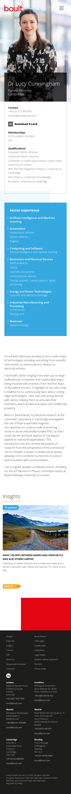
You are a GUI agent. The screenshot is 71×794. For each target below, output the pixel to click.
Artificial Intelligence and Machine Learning (32, 219)
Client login (39, 640)
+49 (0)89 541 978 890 (16, 722)
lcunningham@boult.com (22, 115)
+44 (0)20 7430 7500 (15, 698)
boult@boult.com (14, 703)
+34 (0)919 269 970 (42, 728)
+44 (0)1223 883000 (19, 111)
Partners (38, 664)
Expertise (10, 640)
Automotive (17, 228)
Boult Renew (40, 636)
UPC (8, 654)
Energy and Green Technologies (30, 291)
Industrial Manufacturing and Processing (29, 304)
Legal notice (39, 654)
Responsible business (16, 664)
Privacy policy (40, 668)
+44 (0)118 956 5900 (43, 755)
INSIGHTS (8, 586)
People (9, 636)
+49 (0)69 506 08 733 (43, 695)
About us (10, 659)
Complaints (39, 650)
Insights (9, 645)
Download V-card (25, 124)
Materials (16, 321)
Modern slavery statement (46, 659)
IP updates (11, 507)
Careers (9, 650)
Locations (10, 668)
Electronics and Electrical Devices (31, 259)
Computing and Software (26, 248)
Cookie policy (40, 645)
